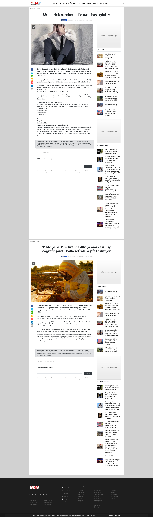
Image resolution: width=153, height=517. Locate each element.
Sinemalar (97, 502)
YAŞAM (38, 241)
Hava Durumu (98, 490)
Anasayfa (32, 8)
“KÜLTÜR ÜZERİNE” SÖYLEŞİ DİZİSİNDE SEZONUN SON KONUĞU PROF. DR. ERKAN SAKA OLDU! (111, 64)
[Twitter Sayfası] (33, 495)
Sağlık (102, 3)
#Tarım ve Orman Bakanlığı (44, 361)
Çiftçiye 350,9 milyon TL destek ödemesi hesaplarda (112, 56)
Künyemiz (66, 499)
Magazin (82, 3)
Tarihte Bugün (98, 500)
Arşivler (66, 496)
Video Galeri (67, 490)
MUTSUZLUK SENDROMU (45, 102)
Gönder (88, 166)
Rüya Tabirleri (114, 496)
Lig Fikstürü (97, 498)
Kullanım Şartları (48, 500)
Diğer (107, 3)
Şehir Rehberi (98, 506)
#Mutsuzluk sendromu (43, 152)
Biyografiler (114, 494)
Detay (111, 515)
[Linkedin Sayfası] (41, 495)
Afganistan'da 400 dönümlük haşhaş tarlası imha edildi (111, 98)
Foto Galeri (67, 487)
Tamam (118, 515)
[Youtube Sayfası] (38, 495)
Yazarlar (65, 493)
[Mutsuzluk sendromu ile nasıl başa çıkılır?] (62, 44)
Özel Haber (73, 3)
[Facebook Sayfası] (30, 495)
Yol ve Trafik (97, 492)
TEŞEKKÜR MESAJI (111, 105)
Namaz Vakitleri (98, 494)
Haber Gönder (47, 504)
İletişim (65, 502)
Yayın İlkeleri (33, 502)
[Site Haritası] (47, 495)
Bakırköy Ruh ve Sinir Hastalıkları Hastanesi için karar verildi (112, 151)
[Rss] (44, 495)
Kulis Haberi (64, 3)
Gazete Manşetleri (99, 507)
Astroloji (113, 498)
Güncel (88, 3)
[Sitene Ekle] (50, 495)
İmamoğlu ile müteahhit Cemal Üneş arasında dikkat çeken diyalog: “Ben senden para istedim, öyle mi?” (112, 169)
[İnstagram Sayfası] (36, 495)
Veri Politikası (33, 504)
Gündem (56, 3)
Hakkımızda (33, 500)
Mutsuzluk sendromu (43, 127)
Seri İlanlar (97, 504)
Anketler (113, 492)
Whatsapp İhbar (48, 502)
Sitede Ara (113, 490)
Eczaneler (97, 496)
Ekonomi (95, 3)
